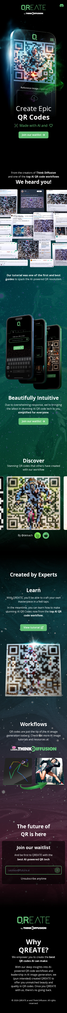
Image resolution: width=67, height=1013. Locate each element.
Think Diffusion (40, 1000)
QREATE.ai (23, 1000)
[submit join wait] (57, 870)
